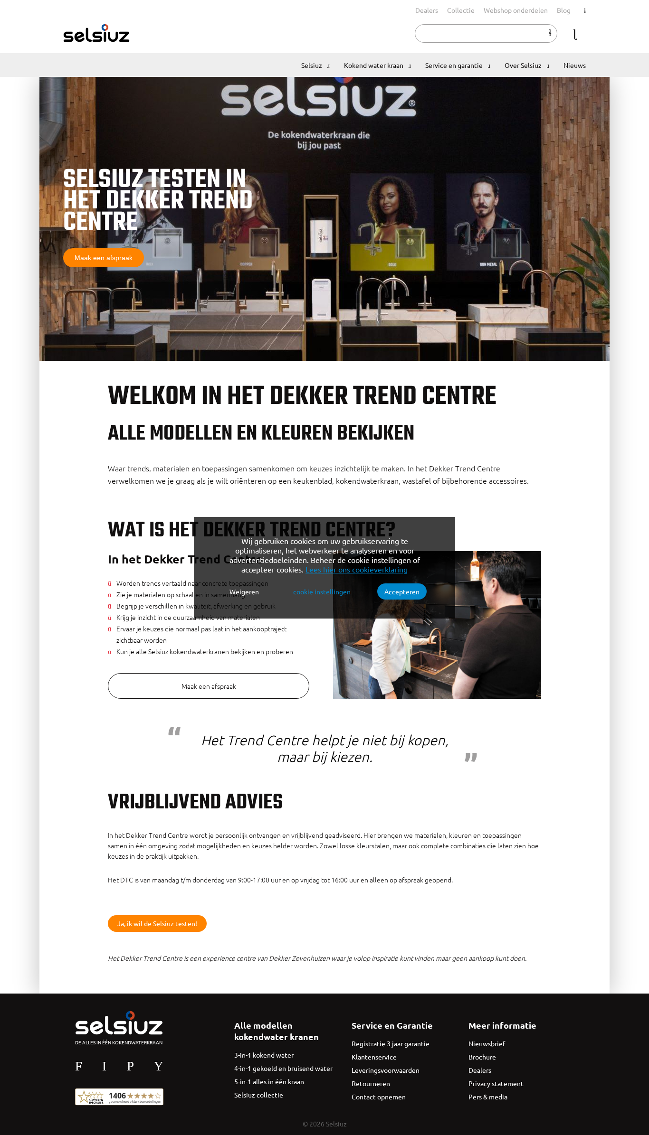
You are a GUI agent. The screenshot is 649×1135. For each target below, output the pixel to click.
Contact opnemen (379, 1096)
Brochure (482, 1056)
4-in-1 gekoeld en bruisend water (283, 1068)
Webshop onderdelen (516, 10)
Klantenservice (374, 1056)
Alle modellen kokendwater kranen (276, 1031)
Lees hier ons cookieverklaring (356, 569)
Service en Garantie (392, 1025)
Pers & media (487, 1096)
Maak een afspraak (104, 258)
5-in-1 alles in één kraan (269, 1081)
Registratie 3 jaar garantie (390, 1043)
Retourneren (371, 1083)
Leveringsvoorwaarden (386, 1070)
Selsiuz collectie (258, 1094)
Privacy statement (496, 1083)
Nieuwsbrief (486, 1043)
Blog (564, 10)
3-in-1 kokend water (264, 1055)
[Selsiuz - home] (96, 39)
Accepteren (402, 591)
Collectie (461, 10)
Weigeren (244, 591)
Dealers (426, 10)
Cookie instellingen (322, 591)
